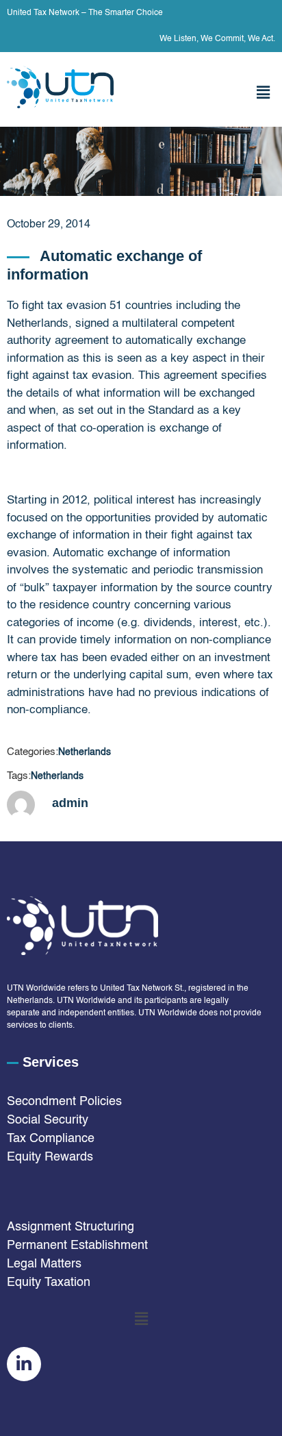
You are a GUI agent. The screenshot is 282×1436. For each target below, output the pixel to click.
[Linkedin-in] (24, 1364)
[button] (263, 92)
